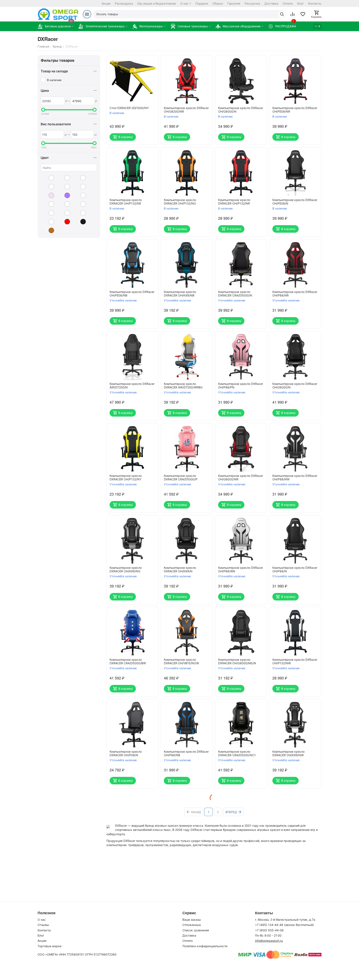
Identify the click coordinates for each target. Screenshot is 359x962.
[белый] (48, 178)
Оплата (288, 3)
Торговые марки (49, 946)
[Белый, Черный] (64, 186)
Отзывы (43, 925)
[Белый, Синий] (48, 186)
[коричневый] (48, 230)
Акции (106, 3)
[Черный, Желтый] (48, 204)
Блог (300, 3)
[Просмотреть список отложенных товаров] (303, 14)
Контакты (314, 3)
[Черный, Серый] (80, 213)
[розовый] (48, 195)
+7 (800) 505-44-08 (269, 930)
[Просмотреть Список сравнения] (292, 14)
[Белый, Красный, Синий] (64, 178)
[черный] (80, 221)
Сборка (217, 3)
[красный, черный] (80, 186)
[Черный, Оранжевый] (48, 213)
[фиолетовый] (64, 195)
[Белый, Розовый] (80, 178)
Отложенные (191, 925)
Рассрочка (252, 3)
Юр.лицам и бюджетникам (156, 3)
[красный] (64, 221)
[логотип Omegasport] (58, 14)
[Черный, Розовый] (64, 213)
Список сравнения (195, 930)
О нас (184, 3)
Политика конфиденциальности (204, 946)
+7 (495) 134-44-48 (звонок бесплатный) (284, 925)
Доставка (271, 3)
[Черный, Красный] (80, 204)
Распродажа (124, 3)
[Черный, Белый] (80, 195)
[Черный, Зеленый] (64, 204)
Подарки (201, 3)
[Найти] (282, 14)
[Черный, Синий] (48, 221)
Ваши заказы (191, 919)
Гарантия (233, 3)
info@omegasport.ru (269, 940)
